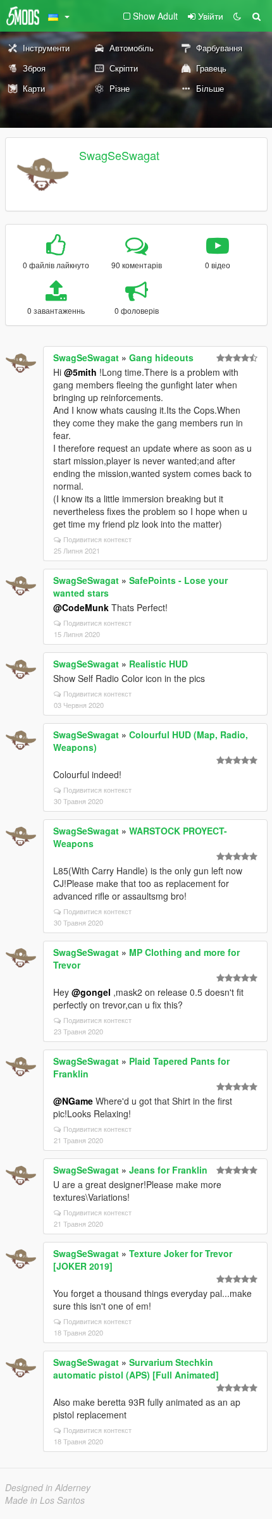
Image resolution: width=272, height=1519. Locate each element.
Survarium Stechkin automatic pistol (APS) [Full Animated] (136, 1368)
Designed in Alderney (47, 1487)
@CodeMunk (81, 607)
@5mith (80, 372)
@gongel (91, 992)
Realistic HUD (158, 663)
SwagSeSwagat (119, 155)
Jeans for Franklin (168, 1169)
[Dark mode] (237, 16)
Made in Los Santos (45, 1500)
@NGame (73, 1100)
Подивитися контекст (97, 539)
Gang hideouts (161, 357)
